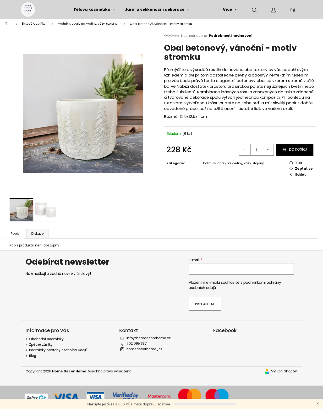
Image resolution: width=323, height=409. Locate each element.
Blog (32, 355)
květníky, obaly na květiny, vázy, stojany (233, 163)
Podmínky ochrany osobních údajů (58, 350)
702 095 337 (136, 343)
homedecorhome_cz (144, 349)
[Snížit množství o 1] (245, 149)
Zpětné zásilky (41, 344)
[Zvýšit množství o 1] (268, 149)
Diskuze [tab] (37, 233)
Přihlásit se (205, 303)
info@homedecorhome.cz (148, 338)
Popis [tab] (15, 233)
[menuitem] (94, 9)
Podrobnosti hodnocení (230, 35)
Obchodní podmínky (46, 339)
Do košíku (298, 149)
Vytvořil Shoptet (284, 371)
